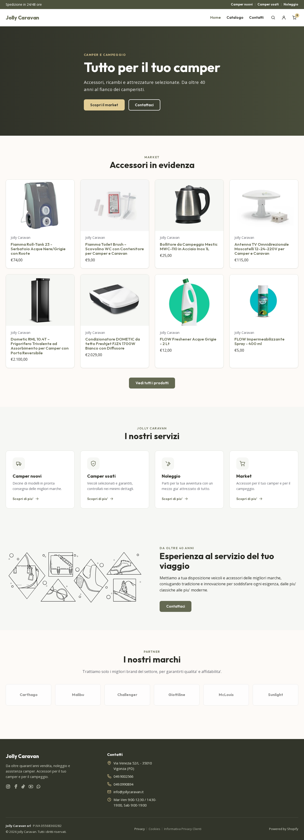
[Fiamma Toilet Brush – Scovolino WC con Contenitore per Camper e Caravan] (115, 205)
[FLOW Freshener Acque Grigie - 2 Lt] (189, 300)
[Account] (284, 18)
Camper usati (268, 4)
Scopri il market (104, 105)
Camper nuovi (242, 4)
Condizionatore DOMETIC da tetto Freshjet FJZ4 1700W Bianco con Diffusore (112, 343)
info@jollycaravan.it (129, 792)
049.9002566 (123, 776)
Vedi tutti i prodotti (152, 383)
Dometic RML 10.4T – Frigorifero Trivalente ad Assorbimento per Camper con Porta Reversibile (40, 345)
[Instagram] (8, 787)
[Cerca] (273, 18)
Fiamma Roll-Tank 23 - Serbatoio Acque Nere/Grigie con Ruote (38, 249)
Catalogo (235, 17)
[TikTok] (23, 787)
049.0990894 (123, 784)
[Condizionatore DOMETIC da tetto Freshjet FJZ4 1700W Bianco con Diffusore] (115, 300)
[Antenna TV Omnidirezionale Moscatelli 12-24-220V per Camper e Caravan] (264, 205)
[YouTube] (30, 787)
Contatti (256, 17)
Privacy (139, 829)
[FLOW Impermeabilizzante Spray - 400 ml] (264, 300)
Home (215, 17)
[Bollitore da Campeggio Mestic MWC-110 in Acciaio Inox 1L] (189, 205)
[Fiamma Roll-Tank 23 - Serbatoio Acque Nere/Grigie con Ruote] (40, 205)
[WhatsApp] (38, 787)
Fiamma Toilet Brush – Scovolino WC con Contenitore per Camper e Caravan (114, 249)
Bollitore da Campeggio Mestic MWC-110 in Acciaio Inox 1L (189, 246)
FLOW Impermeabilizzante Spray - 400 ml (259, 341)
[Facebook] (15, 787)
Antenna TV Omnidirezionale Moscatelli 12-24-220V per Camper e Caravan (261, 249)
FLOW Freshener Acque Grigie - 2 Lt (188, 341)
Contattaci (144, 105)
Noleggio (291, 4)
